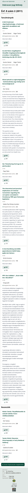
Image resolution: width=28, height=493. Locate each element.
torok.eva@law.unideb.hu (14, 473)
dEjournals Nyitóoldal (8, 1)
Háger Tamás (17, 33)
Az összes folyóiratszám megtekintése (13, 464)
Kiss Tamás (6, 89)
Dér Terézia (6, 421)
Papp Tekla (6, 171)
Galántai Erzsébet (8, 447)
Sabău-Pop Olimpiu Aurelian (11, 204)
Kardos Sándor (7, 33)
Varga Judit (6, 283)
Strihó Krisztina (7, 258)
